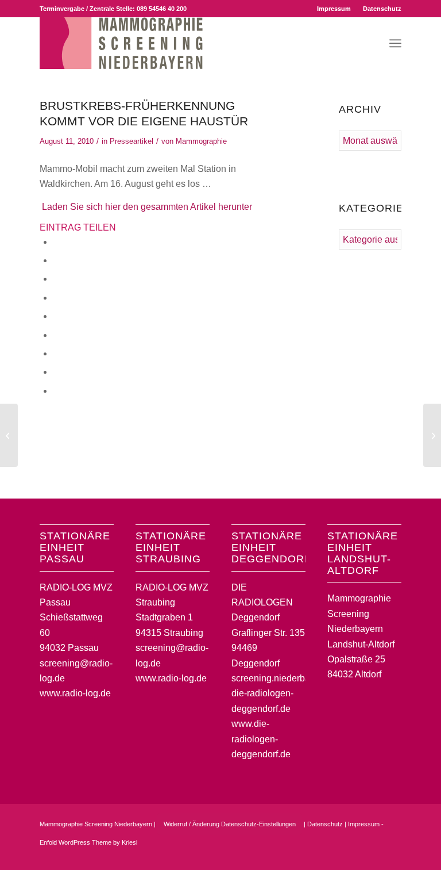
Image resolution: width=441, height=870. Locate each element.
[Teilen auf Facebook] (56, 242)
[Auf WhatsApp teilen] (56, 278)
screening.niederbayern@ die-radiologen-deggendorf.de (284, 693)
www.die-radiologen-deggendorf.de (261, 739)
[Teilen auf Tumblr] (56, 335)
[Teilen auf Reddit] (56, 372)
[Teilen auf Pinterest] (56, 297)
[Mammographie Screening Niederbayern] (121, 43)
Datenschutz (382, 8)
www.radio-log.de (75, 693)
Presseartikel (131, 141)
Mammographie (201, 141)
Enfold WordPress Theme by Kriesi (88, 842)
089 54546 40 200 (162, 8)
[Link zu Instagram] (375, 855)
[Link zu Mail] (392, 855)
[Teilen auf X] (56, 260)
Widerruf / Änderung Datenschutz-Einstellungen (230, 824)
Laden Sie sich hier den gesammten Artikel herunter (147, 207)
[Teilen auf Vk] (56, 353)
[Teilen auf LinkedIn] (56, 316)
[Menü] (395, 43)
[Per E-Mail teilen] (56, 391)
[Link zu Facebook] (358, 855)
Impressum (334, 8)
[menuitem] (334, 9)
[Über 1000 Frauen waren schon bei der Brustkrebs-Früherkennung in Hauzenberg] (9, 435)
